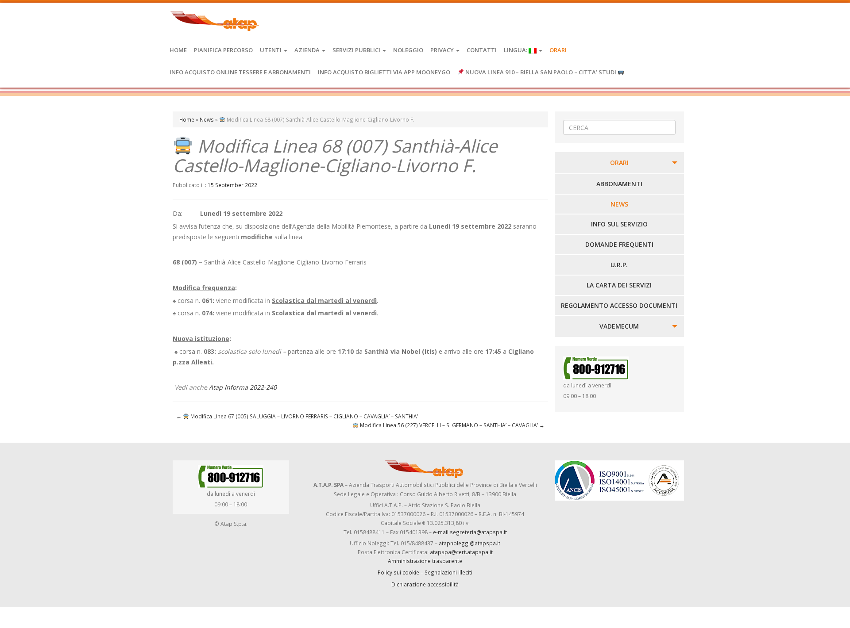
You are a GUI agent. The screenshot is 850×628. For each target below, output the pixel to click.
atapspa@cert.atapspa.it (461, 551)
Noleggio (408, 50)
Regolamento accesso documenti (619, 305)
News (207, 119)
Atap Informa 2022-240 (243, 387)
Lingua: (516, 50)
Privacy (442, 50)
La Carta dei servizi (619, 285)
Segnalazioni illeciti (448, 572)
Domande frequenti (619, 244)
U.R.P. (619, 264)
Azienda (307, 50)
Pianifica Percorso (223, 50)
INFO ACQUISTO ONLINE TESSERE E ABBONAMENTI (240, 72)
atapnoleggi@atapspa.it (469, 543)
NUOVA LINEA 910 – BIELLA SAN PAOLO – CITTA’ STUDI (541, 72)
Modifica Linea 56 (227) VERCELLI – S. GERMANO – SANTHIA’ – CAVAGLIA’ (452, 425)
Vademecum (619, 326)
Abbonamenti (619, 184)
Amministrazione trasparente (425, 560)
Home (178, 50)
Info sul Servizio (619, 224)
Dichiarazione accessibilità (425, 584)
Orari (558, 50)
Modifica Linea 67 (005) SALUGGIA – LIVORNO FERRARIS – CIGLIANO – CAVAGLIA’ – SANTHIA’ (297, 416)
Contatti (482, 50)
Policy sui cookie (398, 572)
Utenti (271, 50)
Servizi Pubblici (357, 50)
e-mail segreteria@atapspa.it (470, 532)
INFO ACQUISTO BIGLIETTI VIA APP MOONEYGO (384, 72)
